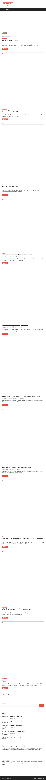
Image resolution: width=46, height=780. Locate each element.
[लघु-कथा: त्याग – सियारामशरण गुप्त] (6, 721)
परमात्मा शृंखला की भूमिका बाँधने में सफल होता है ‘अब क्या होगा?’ (16, 467)
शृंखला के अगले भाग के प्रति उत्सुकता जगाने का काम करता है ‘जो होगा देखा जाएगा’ (21, 396)
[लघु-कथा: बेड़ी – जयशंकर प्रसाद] (6, 716)
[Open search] (43, 9)
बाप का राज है (5, 680)
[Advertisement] (23, 21)
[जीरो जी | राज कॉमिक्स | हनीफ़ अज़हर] (23, 36)
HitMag (42, 778)
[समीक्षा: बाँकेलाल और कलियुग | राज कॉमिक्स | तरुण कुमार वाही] (23, 578)
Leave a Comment (19, 112)
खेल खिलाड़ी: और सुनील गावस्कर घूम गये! (17, 731)
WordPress (37, 778)
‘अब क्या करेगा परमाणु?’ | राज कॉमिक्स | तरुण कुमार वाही (15, 325)
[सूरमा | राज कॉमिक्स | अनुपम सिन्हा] (23, 80)
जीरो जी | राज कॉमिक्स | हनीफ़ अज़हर (10, 40)
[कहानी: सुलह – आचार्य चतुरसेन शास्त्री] (6, 725)
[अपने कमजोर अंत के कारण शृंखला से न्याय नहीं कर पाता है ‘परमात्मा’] (23, 225)
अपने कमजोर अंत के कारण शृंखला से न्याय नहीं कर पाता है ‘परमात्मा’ (17, 255)
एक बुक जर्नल (8, 3)
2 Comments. (20, 327)
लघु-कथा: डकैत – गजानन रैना (15, 737)
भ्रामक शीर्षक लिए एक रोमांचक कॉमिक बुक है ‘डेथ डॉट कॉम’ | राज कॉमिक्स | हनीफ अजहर (22, 538)
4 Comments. (20, 256)
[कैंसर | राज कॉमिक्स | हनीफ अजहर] (23, 153)
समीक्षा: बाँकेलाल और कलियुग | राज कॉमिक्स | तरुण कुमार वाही (16, 609)
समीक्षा (6, 38)
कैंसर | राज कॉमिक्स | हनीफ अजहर (10, 186)
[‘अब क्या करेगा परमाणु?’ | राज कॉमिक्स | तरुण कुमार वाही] (23, 295)
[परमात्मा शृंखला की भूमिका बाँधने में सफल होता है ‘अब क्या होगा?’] (23, 437)
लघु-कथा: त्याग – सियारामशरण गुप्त (16, 720)
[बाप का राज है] (23, 649)
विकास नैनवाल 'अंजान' (12, 112)
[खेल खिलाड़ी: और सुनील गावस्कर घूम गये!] (6, 731)
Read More (4, 48)
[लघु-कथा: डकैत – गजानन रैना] (6, 737)
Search (3, 703)
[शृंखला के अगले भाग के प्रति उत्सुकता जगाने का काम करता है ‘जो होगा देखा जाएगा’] (23, 366)
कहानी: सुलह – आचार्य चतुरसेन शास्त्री (17, 725)
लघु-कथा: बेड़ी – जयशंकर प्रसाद (16, 716)
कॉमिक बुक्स (3, 38)
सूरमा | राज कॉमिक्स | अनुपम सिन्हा (10, 111)
